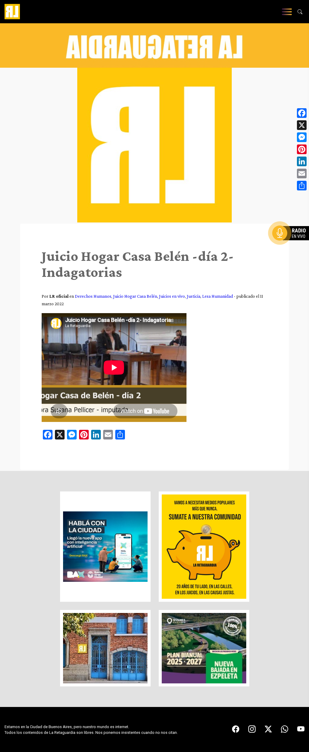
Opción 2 (292, 245)
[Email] (302, 173)
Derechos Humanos (93, 296)
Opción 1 (292, 242)
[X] (302, 125)
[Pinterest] (302, 149)
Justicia (193, 296)
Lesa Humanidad (217, 296)
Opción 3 (292, 247)
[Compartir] (302, 186)
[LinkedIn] (302, 161)
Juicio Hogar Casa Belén (135, 296)
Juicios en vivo (172, 296)
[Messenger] (302, 137)
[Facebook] (302, 113)
